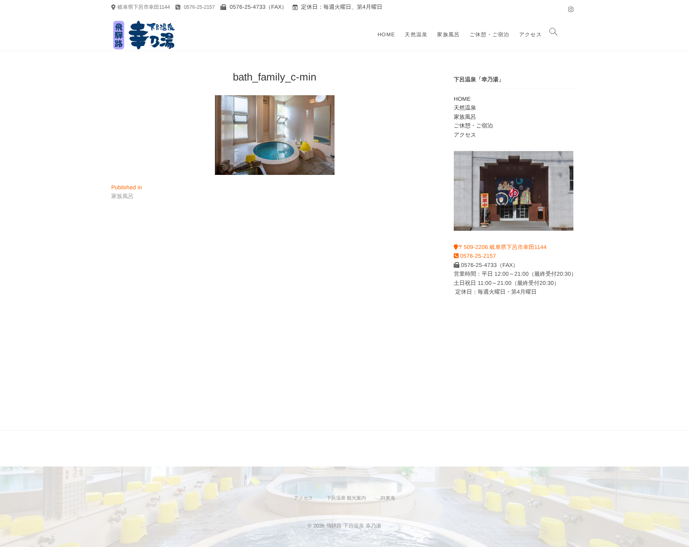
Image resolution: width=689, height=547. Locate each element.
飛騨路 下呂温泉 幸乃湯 (353, 526)
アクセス (530, 34)
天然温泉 (416, 34)
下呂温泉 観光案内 (346, 498)
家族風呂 (448, 34)
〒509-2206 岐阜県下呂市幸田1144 (502, 247)
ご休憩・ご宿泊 (490, 34)
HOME (386, 34)
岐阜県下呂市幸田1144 (144, 7)
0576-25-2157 (198, 7)
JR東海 (387, 498)
